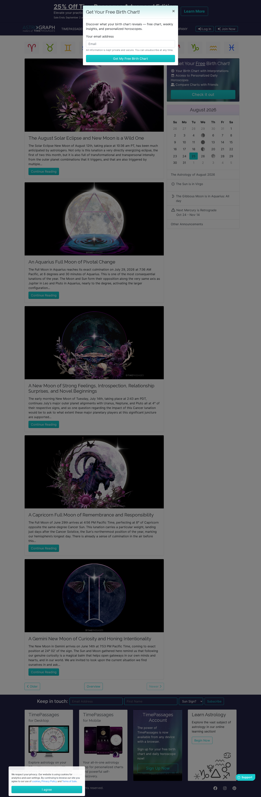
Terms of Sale (69, 781)
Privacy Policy (49, 781)
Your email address (100, 36)
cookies (36, 781)
